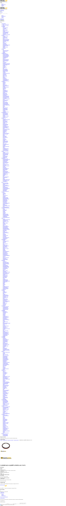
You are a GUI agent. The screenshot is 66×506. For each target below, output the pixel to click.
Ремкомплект (4, 370)
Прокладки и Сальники (6, 25)
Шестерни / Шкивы (5, 109)
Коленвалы (4, 48)
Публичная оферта (2, 498)
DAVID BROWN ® (4, 112)
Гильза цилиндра (5, 44)
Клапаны (4, 36)
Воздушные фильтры (5, 435)
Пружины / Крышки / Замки (6, 73)
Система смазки (5, 78)
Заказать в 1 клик (2, 474)
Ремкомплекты (4, 74)
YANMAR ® (3, 414)
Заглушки (4, 110)
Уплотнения (4, 28)
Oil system (4, 325)
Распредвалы (4, 41)
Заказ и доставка (4, 4)
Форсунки (4, 303)
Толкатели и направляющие (6, 64)
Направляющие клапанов (6, 266)
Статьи (2, 17)
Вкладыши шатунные (5, 33)
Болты (4, 38)
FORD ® (3, 151)
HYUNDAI (3, 35)
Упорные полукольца (5, 235)
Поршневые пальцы (5, 107)
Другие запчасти (4, 23)
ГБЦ (3, 49)
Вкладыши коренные (5, 32)
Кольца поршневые (5, 30)
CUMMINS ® (3, 81)
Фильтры (4, 86)
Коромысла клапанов (5, 60)
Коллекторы (4, 386)
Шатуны (4, 47)
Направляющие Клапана (6, 228)
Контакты (3, 5)
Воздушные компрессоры (6, 80)
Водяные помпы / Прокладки (6, 34)
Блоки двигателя (5, 76)
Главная (3, 494)
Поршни (4, 46)
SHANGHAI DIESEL (4, 399)
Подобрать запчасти (3, 439)
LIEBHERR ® (3, 310)
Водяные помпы (5, 157)
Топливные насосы (5, 57)
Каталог (3, 15)
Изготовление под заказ (6, 24)
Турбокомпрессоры (5, 90)
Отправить (2, 505)
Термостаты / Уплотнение (6, 263)
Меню (1, 2)
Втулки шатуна (5, 67)
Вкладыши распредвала (6, 59)
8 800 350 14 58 (2, 18)
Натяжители (4, 82)
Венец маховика (5, 75)
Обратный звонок (2, 7)
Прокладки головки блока (6, 403)
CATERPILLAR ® (4, 53)
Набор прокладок (5, 402)
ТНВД (4, 384)
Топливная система (5, 91)
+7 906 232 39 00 (2, 492)
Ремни (4, 101)
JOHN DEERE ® (4, 239)
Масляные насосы (5, 37)
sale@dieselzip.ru (2, 10)
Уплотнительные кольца (6, 31)
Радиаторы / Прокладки (6, 55)
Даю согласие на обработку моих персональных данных (7, 504)
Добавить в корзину (7, 474)
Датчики (4, 106)
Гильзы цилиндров (5, 203)
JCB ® (2, 218)
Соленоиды (4, 72)
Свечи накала (4, 66)
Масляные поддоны (5, 94)
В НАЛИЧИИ (3, 26)
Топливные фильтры (5, 434)
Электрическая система (6, 148)
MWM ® (3, 351)
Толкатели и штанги (5, 280)
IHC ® (2, 182)
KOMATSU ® (3, 260)
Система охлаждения (5, 150)
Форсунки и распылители (6, 39)
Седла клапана (4, 62)
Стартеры (4, 284)
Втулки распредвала (5, 27)
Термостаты (4, 43)
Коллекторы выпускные (6, 104)
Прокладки (4, 83)
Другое (4, 29)
